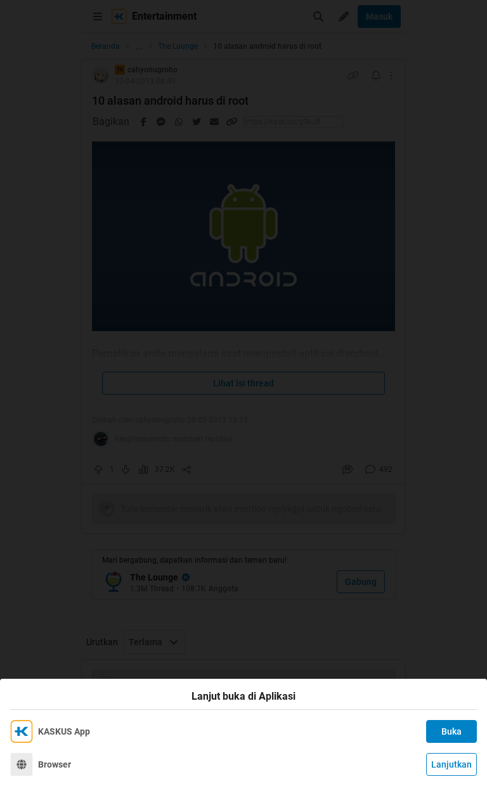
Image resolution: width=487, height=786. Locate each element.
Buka (451, 731)
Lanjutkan (451, 764)
